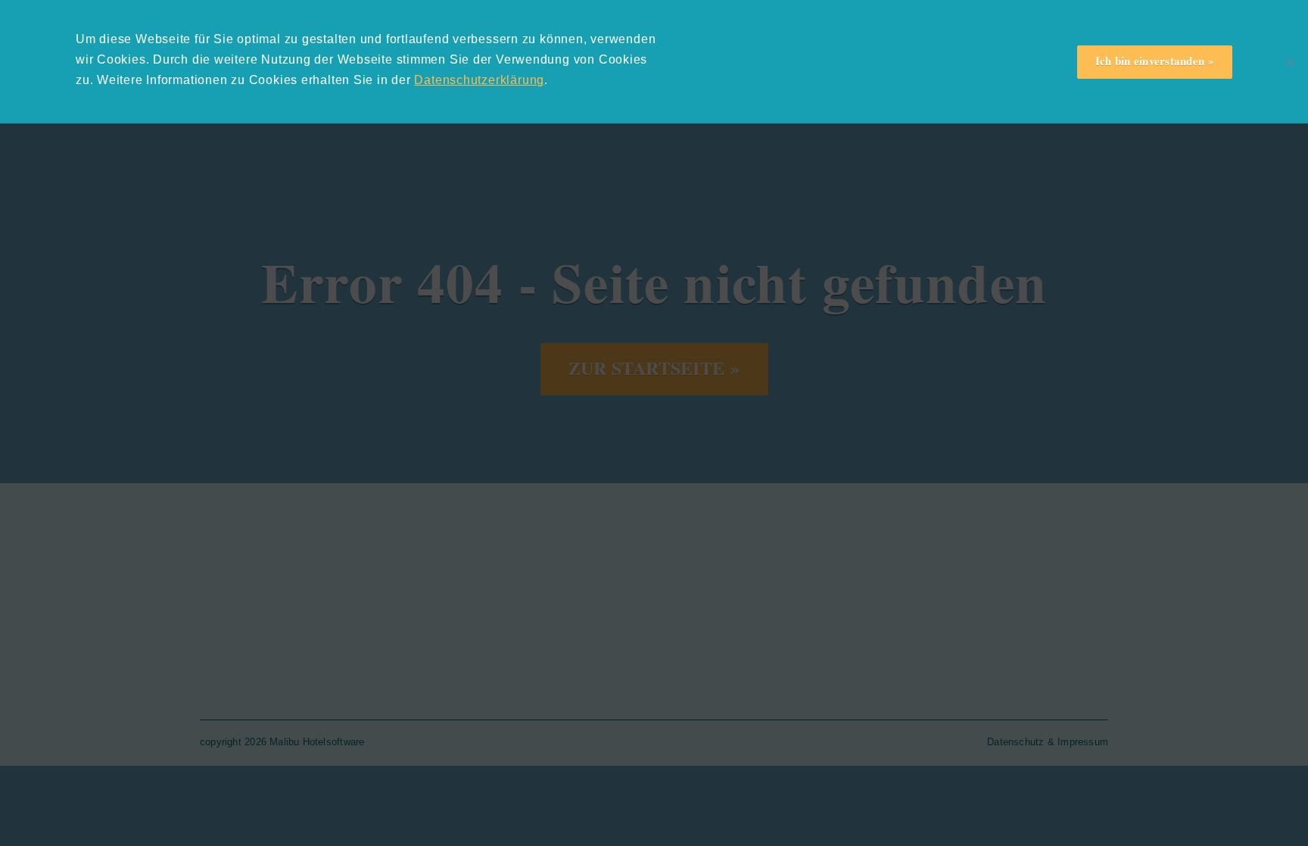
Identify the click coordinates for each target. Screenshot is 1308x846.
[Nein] (1289, 62)
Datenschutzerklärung (479, 79)
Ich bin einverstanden (1149, 60)
